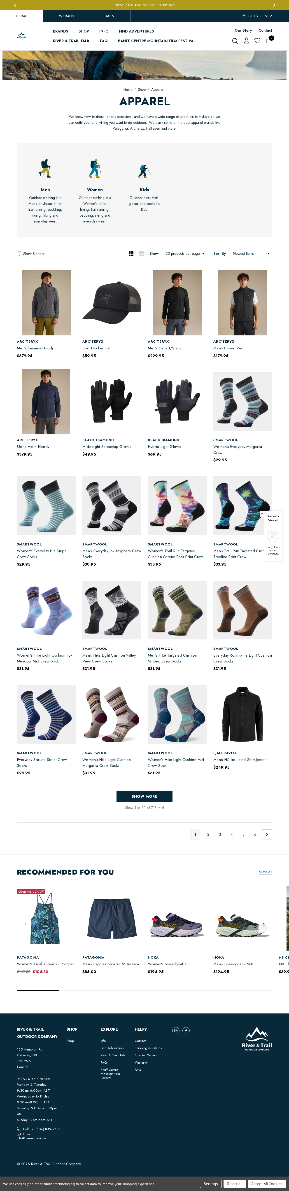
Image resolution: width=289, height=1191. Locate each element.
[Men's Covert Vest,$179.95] (242, 302)
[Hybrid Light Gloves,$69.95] (177, 401)
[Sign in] (245, 40)
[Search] (234, 41)
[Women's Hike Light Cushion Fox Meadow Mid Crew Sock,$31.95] (46, 610)
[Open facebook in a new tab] (186, 1030)
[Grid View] (131, 253)
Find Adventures (112, 1048)
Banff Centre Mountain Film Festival (110, 1073)
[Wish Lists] (257, 41)
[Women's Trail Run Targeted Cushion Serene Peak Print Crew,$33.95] (177, 505)
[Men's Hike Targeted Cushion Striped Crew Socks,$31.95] (177, 610)
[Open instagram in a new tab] (175, 1030)
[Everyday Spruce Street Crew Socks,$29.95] (46, 714)
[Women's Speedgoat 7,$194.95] (177, 919)
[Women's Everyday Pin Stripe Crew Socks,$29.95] (46, 505)
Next (267, 835)
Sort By (220, 253)
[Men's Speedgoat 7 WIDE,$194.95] (242, 919)
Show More (144, 796)
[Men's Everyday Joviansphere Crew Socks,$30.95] (111, 505)
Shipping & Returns (148, 1048)
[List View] (141, 253)
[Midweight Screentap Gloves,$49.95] (111, 401)
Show (154, 253)
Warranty (141, 1062)
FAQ (104, 1062)
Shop (70, 1040)
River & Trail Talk (113, 1055)
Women (66, 16)
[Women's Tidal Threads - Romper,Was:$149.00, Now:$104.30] (46, 919)
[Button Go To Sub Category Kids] (144, 168)
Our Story (243, 30)
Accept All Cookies (266, 1183)
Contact (265, 30)
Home (21, 16)
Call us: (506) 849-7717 (41, 1129)
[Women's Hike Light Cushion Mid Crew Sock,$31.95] (177, 714)
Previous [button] (14, 5)
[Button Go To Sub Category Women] (94, 168)
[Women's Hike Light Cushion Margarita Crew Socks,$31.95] (111, 714)
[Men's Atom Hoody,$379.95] (46, 401)
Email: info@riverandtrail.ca (31, 1136)
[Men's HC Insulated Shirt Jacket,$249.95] (242, 714)
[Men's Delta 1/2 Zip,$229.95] (177, 302)
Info (103, 1040)
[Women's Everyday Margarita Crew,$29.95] (242, 401)
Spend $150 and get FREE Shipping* (144, 5)
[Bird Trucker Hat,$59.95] (111, 302)
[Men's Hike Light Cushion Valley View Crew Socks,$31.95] (111, 610)
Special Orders (146, 1055)
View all (265, 872)
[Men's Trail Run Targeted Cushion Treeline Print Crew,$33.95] (242, 505)
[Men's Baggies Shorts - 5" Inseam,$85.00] (111, 919)
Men (110, 16)
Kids (144, 190)
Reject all (234, 1183)
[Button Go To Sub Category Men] (45, 168)
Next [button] (274, 5)
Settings (211, 1183)
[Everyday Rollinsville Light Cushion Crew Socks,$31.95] (242, 610)
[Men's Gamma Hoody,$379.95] (46, 302)
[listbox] (250, 253)
